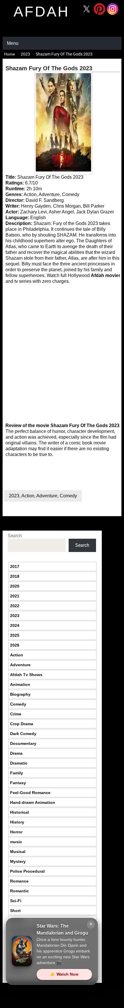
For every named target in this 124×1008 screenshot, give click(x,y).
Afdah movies (106, 275)
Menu (12, 43)
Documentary (23, 743)
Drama (16, 753)
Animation (20, 684)
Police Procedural (27, 871)
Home (9, 54)
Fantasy (18, 782)
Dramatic (18, 763)
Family (16, 773)
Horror (16, 832)
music (16, 841)
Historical (19, 812)
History (17, 822)
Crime (15, 714)
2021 (14, 596)
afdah (41, 11)
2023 (25, 54)
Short (15, 910)
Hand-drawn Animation (32, 802)
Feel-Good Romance (30, 792)
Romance (19, 881)
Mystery (18, 861)
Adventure (46, 495)
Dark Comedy (23, 733)
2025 (14, 635)
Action (27, 495)
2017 (14, 566)
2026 (14, 645)
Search (15, 535)
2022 (14, 605)
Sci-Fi (15, 900)
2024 (14, 625)
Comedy (68, 495)
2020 (14, 586)
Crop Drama (21, 723)
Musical (17, 851)
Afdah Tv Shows (26, 674)
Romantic (19, 891)
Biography (20, 694)
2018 (14, 576)
